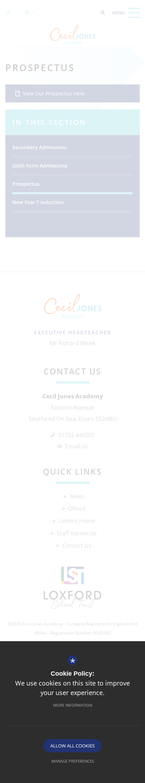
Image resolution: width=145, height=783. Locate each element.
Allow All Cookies (72, 746)
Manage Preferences (72, 761)
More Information (72, 705)
